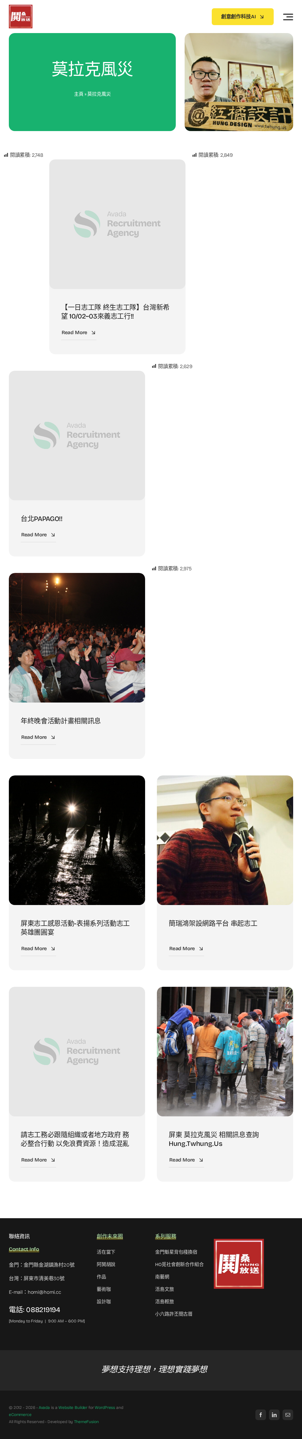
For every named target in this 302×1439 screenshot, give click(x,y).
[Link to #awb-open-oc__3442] (288, 17)
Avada (44, 1407)
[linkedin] (274, 1414)
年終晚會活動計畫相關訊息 (61, 721)
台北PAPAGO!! (42, 519)
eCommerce (20, 1414)
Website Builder (72, 1407)
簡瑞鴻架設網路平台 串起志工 (213, 923)
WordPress (105, 1407)
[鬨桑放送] (20, 7)
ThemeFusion (86, 1421)
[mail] (288, 1414)
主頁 (78, 94)
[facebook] (260, 1414)
